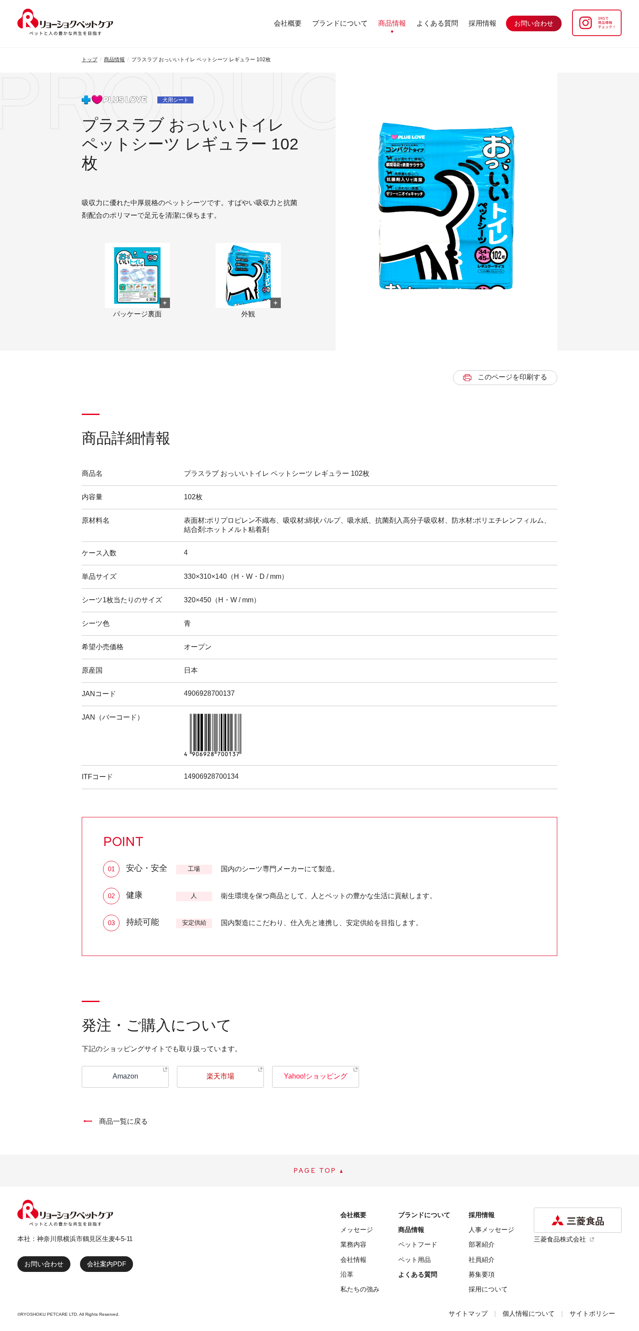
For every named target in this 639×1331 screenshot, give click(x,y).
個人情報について (529, 1313)
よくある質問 (437, 23)
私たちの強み (359, 1289)
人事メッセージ (491, 1229)
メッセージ (356, 1229)
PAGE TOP (315, 1170)
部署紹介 (482, 1244)
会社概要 (288, 23)
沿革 (346, 1274)
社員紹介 (482, 1259)
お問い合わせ (43, 1264)
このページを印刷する (512, 377)
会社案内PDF (106, 1264)
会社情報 (353, 1259)
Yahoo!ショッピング (315, 1076)
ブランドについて (340, 23)
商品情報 (392, 23)
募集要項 (482, 1274)
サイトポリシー (592, 1313)
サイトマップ (468, 1313)
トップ (89, 59)
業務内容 (353, 1244)
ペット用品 (414, 1259)
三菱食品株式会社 (560, 1239)
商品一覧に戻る (123, 1121)
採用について (488, 1289)
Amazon (125, 1076)
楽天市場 (220, 1076)
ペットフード (417, 1244)
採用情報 (482, 23)
